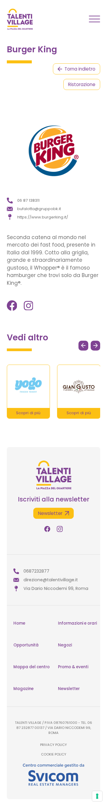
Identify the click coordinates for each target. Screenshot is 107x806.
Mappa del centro (31, 667)
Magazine (23, 689)
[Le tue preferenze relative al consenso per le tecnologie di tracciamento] (97, 796)
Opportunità (26, 645)
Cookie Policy (53, 754)
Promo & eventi (73, 667)
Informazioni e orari (77, 623)
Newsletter (69, 689)
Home (19, 623)
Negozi (65, 645)
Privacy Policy (53, 744)
